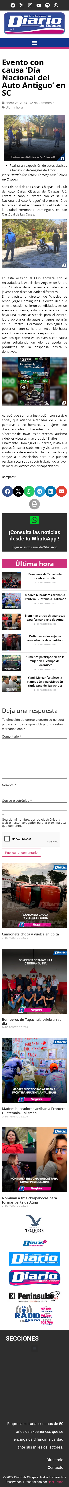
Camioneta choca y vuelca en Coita (30, 934)
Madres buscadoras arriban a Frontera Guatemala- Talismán (45, 597)
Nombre (9, 785)
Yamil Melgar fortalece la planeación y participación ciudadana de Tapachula (45, 681)
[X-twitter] (21, 5)
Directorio (55, 1460)
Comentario (11, 736)
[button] (34, 42)
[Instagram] (30, 5)
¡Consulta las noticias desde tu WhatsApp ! (34, 535)
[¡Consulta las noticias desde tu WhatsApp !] (34, 520)
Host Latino (55, 1482)
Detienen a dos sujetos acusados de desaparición (45, 638)
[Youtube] (38, 5)
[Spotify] (47, 5)
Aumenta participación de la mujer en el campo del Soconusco (45, 661)
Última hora (14, 107)
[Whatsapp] (56, 5)
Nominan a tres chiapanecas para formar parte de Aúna (45, 617)
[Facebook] (13, 5)
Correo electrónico (17, 800)
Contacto (55, 1467)
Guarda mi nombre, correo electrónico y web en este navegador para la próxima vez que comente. (34, 822)
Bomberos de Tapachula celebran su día (45, 576)
